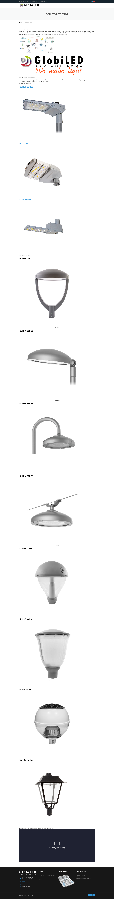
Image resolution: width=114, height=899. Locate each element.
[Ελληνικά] (92, 1)
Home (20, 22)
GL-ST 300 (23, 143)
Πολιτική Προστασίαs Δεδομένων (84, 878)
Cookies (79, 876)
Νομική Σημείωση (81, 875)
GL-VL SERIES (25, 200)
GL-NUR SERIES (26, 87)
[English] (94, 1)
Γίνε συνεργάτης (52, 875)
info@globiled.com (43, 1)
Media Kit (42, 875)
